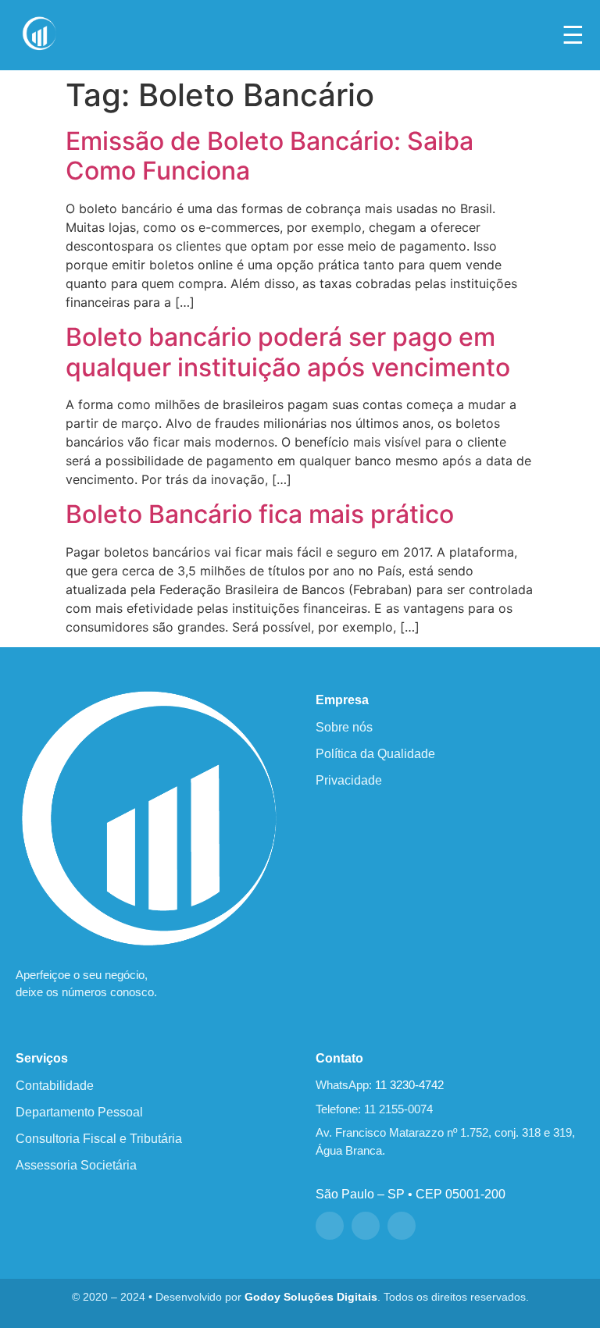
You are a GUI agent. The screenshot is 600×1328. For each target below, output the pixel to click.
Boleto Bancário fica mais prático (260, 514)
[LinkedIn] (402, 1226)
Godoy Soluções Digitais (311, 1297)
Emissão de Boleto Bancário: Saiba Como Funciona (269, 156)
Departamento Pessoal (79, 1112)
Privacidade (349, 780)
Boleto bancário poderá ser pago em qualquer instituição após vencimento (288, 352)
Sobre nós (344, 727)
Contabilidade (55, 1085)
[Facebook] (330, 1226)
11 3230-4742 (409, 1084)
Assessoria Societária (76, 1165)
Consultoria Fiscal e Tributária (99, 1138)
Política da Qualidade (375, 753)
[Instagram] (366, 1226)
